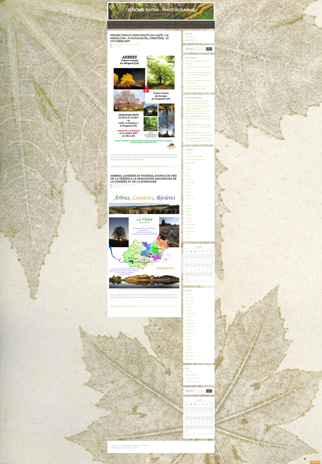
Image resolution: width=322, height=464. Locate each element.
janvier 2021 (189, 300)
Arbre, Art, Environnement (117, 26)
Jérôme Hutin (149, 166)
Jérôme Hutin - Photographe (161, 9)
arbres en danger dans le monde (195, 159)
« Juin (186, 282)
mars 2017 (189, 346)
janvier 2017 (189, 353)
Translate (196, 40)
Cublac (188, 186)
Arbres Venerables (134, 44)
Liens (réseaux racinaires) (165, 26)
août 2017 (189, 336)
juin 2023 (188, 294)
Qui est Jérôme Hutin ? (123, 22)
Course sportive (190, 182)
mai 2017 (188, 343)
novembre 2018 (190, 314)
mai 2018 (188, 317)
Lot (187, 202)
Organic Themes (128, 448)
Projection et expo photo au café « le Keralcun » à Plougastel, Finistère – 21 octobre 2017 (139, 38)
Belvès (188, 166)
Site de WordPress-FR (192, 381)
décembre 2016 (190, 356)
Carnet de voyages (148, 26)
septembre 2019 (191, 304)
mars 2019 (189, 310)
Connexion (189, 371)
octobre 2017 (190, 330)
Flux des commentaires (193, 378)
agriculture (189, 153)
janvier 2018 (189, 320)
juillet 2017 (189, 340)
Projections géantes (184, 22)
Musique (188, 212)
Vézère (188, 234)
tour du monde (165, 166)
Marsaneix (189, 205)
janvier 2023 (189, 297)
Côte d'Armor (190, 179)
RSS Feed (136, 448)
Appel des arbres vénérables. (202, 22)
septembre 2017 (191, 333)
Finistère (143, 166)
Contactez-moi (182, 26)
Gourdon (188, 195)
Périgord (188, 221)
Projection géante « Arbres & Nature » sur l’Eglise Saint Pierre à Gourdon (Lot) (198, 119)
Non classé (189, 215)
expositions (137, 166)
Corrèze (188, 176)
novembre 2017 (190, 327)
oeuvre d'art (189, 218)
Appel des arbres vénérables (125, 166)
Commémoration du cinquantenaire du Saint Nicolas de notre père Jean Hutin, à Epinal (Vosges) (197, 111)
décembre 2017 (190, 323)
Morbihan (188, 208)
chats (187, 172)
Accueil (111, 22)
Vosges (188, 238)
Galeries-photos (133, 26)
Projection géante (191, 225)
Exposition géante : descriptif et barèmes (161, 22)
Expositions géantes (139, 22)
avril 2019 (189, 307)
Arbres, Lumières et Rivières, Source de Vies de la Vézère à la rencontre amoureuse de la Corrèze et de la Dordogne (143, 178)
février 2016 (189, 359)
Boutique (192, 26)
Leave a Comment (117, 46)
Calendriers (189, 169)
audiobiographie (190, 163)
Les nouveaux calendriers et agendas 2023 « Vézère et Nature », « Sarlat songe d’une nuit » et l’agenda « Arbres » (198, 75)
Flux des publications (192, 375)
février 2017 (189, 349)
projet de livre (157, 166)
